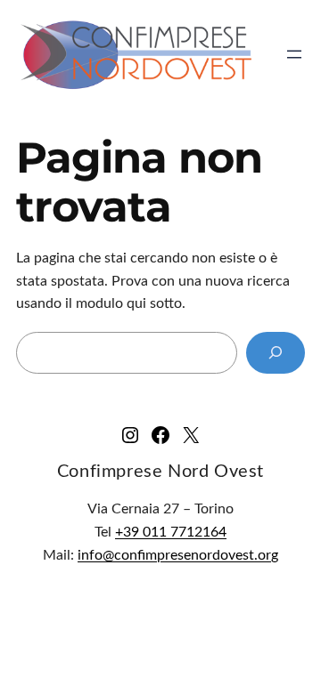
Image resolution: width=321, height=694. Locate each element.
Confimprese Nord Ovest (160, 471)
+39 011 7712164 (170, 532)
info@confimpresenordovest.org (178, 555)
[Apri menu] (294, 54)
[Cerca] (275, 353)
